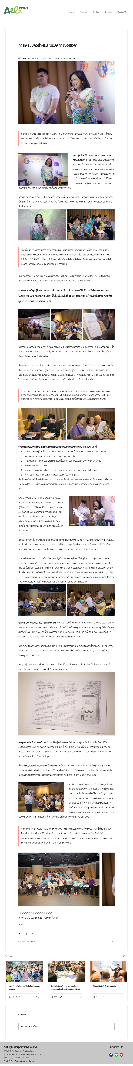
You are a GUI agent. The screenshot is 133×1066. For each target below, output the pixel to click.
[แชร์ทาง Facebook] (19, 933)
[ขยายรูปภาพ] (42, 224)
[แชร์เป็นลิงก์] (32, 933)
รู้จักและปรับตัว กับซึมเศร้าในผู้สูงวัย (104, 986)
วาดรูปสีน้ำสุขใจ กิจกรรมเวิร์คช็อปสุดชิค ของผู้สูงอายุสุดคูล (24, 988)
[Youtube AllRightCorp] (121, 1055)
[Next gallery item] (111, 879)
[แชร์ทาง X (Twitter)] (26, 933)
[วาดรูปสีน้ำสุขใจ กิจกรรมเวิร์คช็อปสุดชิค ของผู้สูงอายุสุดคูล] (24, 971)
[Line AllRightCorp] (116, 1055)
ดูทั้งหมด (125, 956)
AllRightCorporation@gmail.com (21, 1061)
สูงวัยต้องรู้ (21, 924)
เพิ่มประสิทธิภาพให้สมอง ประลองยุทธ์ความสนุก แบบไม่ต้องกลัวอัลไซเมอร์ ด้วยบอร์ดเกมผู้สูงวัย (66, 988)
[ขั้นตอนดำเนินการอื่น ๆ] (113, 38)
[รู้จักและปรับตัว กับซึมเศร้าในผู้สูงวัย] (108, 971)
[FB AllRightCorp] (111, 1055)
